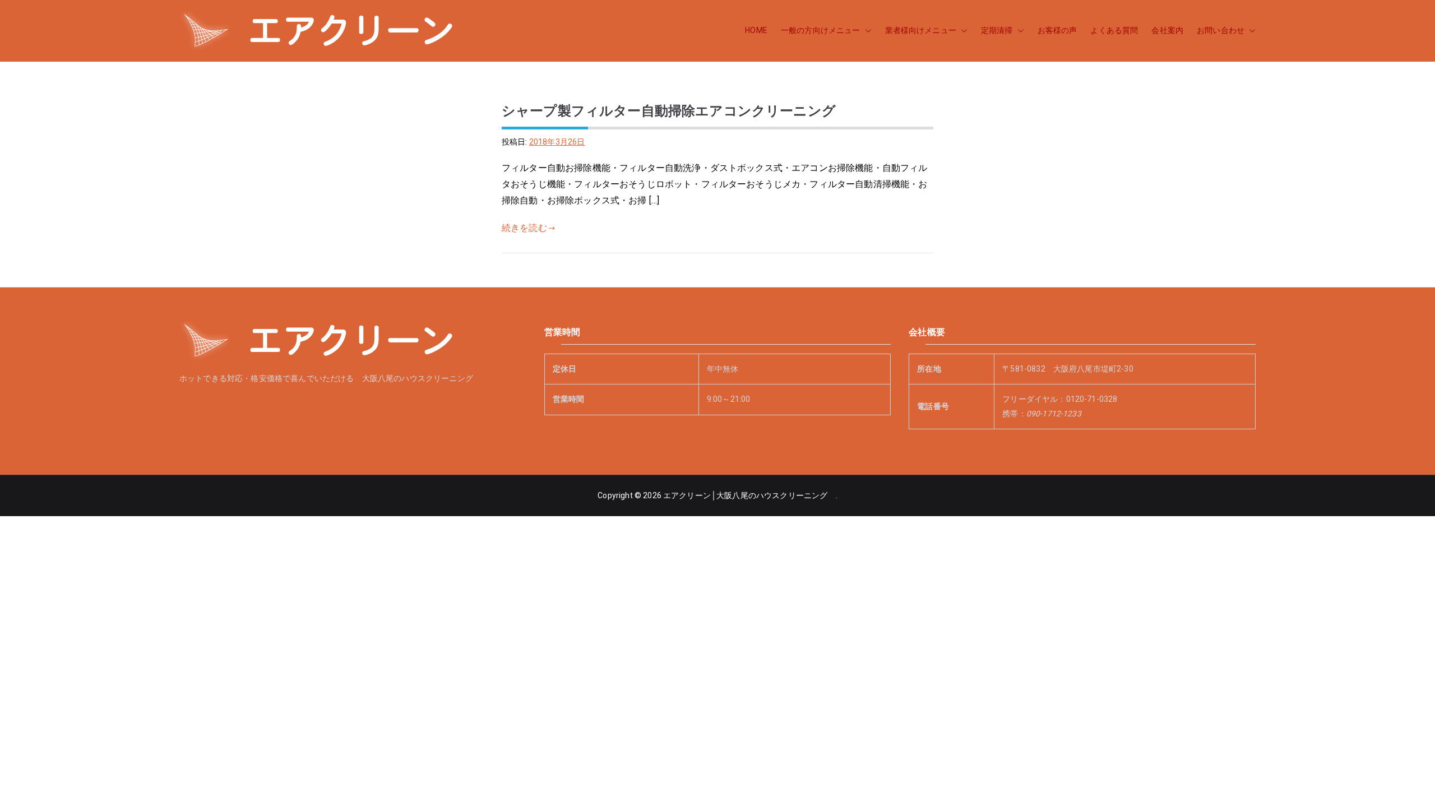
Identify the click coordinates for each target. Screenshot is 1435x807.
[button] (866, 31)
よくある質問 (1114, 30)
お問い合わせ (1220, 30)
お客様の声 (1057, 30)
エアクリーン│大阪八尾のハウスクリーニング (749, 495)
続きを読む (524, 227)
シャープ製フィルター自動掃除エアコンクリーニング (669, 110)
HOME (756, 30)
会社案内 (1167, 30)
